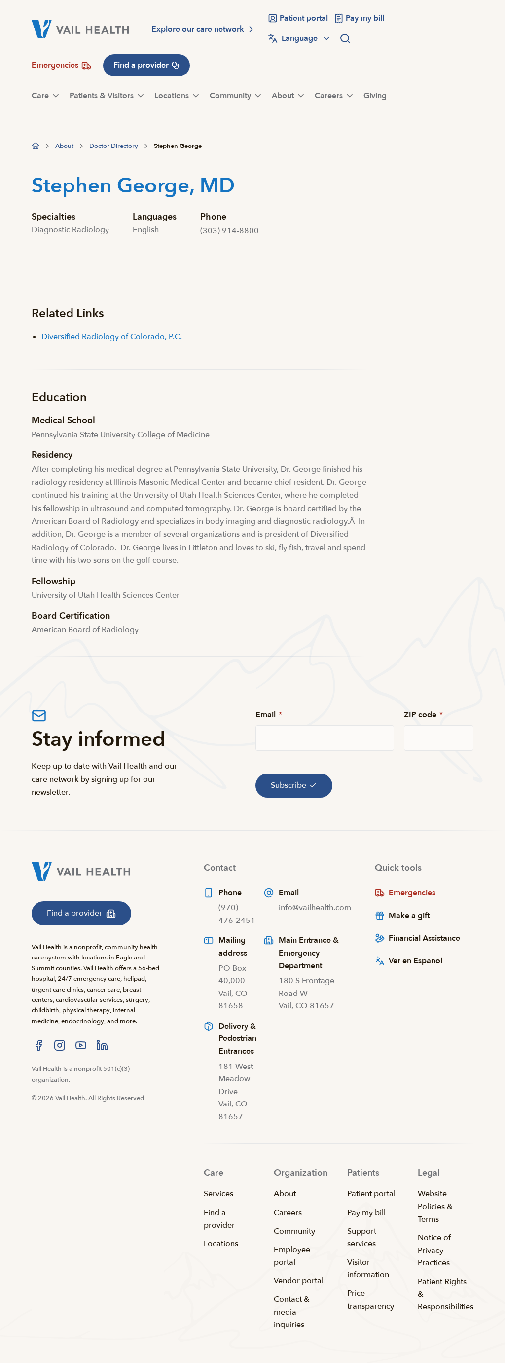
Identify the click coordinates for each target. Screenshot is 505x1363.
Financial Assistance (424, 938)
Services (218, 1193)
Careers (288, 1212)
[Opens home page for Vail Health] (80, 29)
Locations (221, 1243)
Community (294, 1231)
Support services (361, 1238)
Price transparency (370, 1300)
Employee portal (292, 1256)
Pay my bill (366, 1212)
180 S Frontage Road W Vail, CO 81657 (306, 993)
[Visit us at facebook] (38, 1045)
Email (268, 714)
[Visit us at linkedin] (102, 1045)
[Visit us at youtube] (81, 1045)
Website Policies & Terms (435, 1206)
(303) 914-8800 (229, 230)
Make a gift (409, 915)
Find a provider (219, 1219)
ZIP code (423, 714)
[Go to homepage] (35, 146)
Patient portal (371, 1193)
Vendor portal (299, 1280)
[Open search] (345, 38)
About (285, 1193)
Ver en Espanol (415, 961)
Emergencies (412, 892)
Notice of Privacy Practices (434, 1250)
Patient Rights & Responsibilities (445, 1294)
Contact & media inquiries (292, 1312)
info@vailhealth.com (315, 907)
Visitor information (368, 1269)
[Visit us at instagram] (60, 1045)
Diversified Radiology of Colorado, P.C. (111, 337)
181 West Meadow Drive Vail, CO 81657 (235, 1091)
